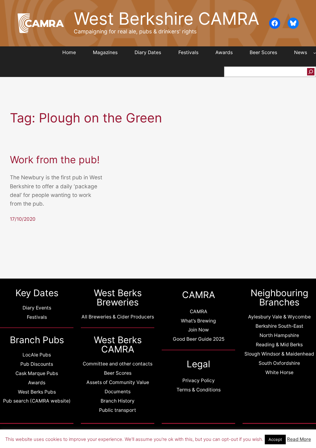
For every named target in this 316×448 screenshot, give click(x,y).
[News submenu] (314, 52)
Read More (299, 439)
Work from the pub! (55, 160)
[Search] (310, 71)
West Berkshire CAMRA (166, 18)
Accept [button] (275, 439)
